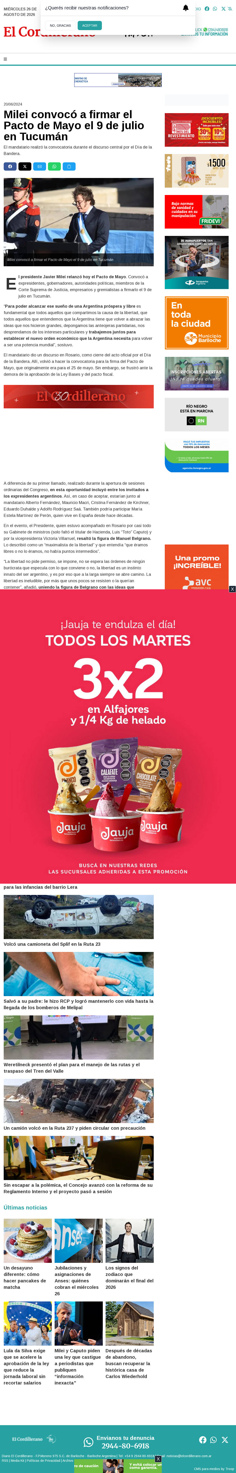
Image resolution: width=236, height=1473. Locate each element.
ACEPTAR (89, 25)
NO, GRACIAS (60, 25)
